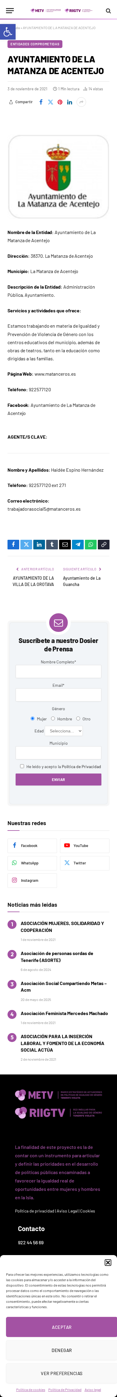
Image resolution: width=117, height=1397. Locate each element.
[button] (108, 1263)
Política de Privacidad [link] (65, 1389)
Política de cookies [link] (30, 1389)
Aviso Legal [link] (67, 1210)
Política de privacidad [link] (34, 1210)
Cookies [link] (87, 1210)
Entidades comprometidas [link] (34, 44)
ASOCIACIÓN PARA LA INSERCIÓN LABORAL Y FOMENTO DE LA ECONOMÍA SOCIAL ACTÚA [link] (62, 1043)
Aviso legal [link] (93, 1389)
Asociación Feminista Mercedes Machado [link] (64, 1013)
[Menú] (10, 10)
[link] (8, 32)
